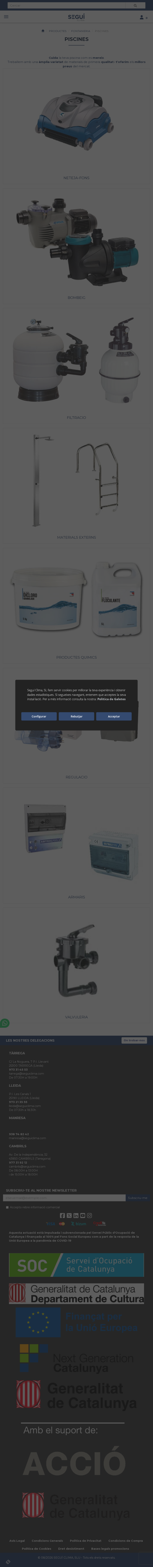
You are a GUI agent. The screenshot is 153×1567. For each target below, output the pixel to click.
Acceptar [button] (114, 716)
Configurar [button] (39, 716)
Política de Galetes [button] (111, 699)
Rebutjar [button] (76, 716)
